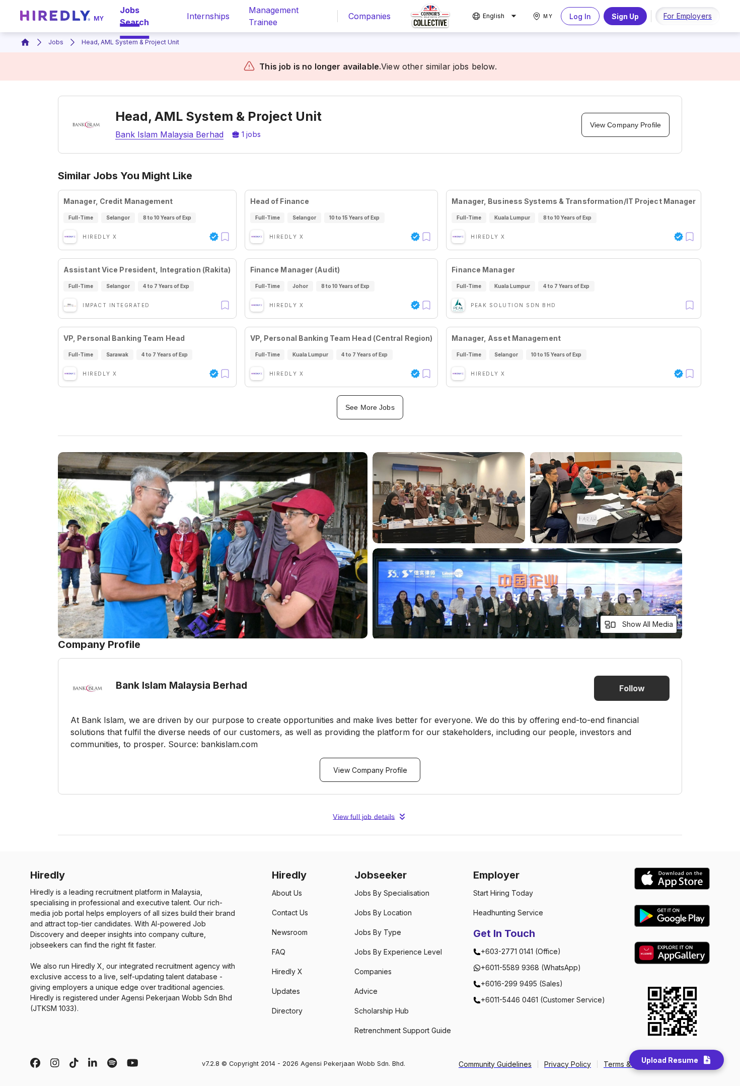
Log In (580, 16)
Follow (632, 688)
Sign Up (625, 16)
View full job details (364, 817)
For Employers (687, 16)
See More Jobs (369, 407)
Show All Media (647, 624)
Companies (369, 16)
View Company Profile (625, 125)
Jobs (55, 42)
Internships (208, 16)
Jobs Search (134, 16)
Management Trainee (274, 16)
